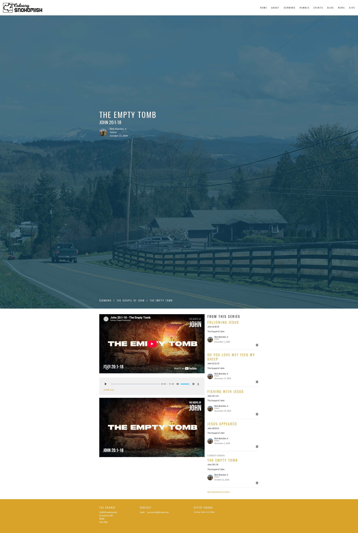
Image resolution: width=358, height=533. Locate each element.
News (341, 7)
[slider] (134, 384)
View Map (103, 522)
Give (352, 7)
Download (109, 389)
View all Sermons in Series (218, 492)
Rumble (304, 7)
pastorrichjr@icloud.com (158, 512)
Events (318, 7)
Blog (330, 7)
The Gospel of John (131, 300)
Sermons (289, 7)
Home (263, 7)
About (275, 7)
